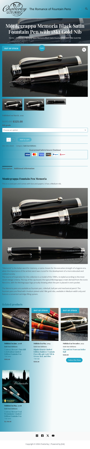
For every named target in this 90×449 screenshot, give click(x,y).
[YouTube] (53, 435)
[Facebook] (42, 435)
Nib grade (6, 125)
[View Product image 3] (56, 102)
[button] (84, 50)
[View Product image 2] (34, 105)
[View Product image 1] (12, 105)
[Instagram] (37, 435)
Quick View (15, 338)
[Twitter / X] (47, 435)
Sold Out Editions (29, 146)
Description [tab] (7, 168)
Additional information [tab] (24, 168)
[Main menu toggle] (80, 9)
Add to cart (24, 139)
